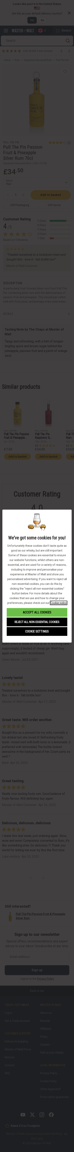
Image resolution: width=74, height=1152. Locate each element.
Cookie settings (37, 631)
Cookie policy (59, 602)
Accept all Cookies (37, 612)
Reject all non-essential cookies (37, 622)
